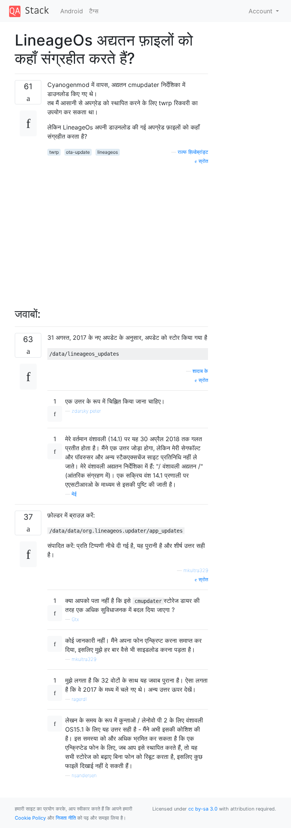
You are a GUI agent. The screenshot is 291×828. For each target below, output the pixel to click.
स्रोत (202, 161)
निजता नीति (66, 818)
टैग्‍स (94, 11)
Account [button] (261, 11)
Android (71, 11)
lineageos (107, 152)
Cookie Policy (30, 818)
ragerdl (79, 699)
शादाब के (200, 371)
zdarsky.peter (86, 411)
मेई (74, 494)
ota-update (78, 152)
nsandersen (84, 775)
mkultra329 (195, 570)
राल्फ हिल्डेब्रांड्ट (193, 152)
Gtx (75, 619)
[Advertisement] (127, 232)
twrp (54, 152)
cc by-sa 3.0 (202, 809)
